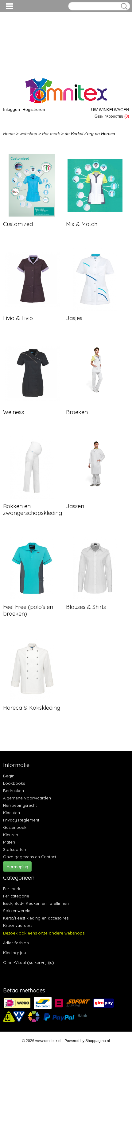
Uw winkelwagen (110, 110)
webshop (28, 133)
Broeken (77, 412)
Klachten (11, 812)
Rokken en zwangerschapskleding (32, 509)
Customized (18, 224)
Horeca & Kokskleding (31, 707)
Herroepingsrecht (20, 805)
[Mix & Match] (95, 185)
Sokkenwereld (16, 910)
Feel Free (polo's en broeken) (28, 610)
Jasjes (74, 318)
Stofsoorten (14, 849)
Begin (8, 775)
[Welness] (32, 373)
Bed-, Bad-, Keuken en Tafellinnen (36, 903)
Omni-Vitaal (14, 962)
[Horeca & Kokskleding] (32, 668)
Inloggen (11, 109)
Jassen (75, 506)
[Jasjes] (95, 279)
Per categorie (16, 895)
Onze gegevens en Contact (29, 856)
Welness (13, 412)
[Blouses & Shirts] (95, 568)
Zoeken (123, 6)
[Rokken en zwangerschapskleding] (32, 467)
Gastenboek (14, 827)
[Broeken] (95, 373)
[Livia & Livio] (32, 279)
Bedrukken (13, 790)
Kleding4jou (14, 952)
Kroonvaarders (17, 925)
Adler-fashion (16, 942)
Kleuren (10, 834)
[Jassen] (95, 467)
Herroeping (17, 866)
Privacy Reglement (21, 820)
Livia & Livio (18, 318)
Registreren (33, 109)
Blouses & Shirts (86, 606)
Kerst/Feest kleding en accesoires (35, 918)
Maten (9, 842)
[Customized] (32, 185)
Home (9, 133)
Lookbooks (14, 783)
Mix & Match (81, 224)
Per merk (51, 133)
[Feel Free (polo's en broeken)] (32, 568)
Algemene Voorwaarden (27, 797)
